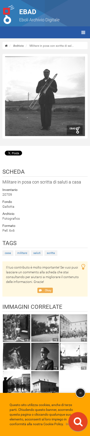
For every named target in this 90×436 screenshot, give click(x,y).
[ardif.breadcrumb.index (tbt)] (6, 45)
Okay (47, 290)
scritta (51, 253)
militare (22, 253)
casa (8, 253)
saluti (37, 253)
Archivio (18, 45)
